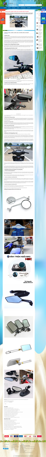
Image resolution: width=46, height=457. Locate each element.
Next (42, 436)
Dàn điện (5, 7)
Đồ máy (18, 7)
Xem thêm (6, 406)
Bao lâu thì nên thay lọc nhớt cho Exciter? (40, 37)
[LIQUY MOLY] (11, 436)
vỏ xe (35, 6)
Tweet (5, 403)
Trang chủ (14, 0)
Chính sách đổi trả (14, 448)
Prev (4, 436)
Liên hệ (42, 0)
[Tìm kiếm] (42, 5)
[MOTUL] (7, 436)
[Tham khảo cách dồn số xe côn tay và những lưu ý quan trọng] (37, 13)
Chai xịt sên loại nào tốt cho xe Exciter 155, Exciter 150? (40, 41)
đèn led (27, 6)
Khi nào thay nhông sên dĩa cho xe (40, 48)
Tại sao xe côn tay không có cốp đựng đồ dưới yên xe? (40, 44)
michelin (33, 6)
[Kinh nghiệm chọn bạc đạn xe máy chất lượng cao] (37, 25)
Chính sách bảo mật (14, 445)
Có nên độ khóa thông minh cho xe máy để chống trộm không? (12, 426)
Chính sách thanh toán (15, 449)
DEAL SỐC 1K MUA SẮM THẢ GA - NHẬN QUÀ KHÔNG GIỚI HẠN (13, 427)
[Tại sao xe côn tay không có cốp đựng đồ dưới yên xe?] (37, 44)
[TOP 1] (16, 436)
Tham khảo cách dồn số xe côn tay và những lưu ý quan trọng (40, 14)
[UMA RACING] (35, 436)
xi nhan (23, 6)
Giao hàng (23, 0)
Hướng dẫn (28, 0)
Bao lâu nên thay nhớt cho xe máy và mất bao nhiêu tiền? (12, 423)
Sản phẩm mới (19, 0)
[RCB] (30, 436)
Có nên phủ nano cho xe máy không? (9, 416)
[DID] (25, 436)
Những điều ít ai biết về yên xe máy (9, 425)
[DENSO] (39, 436)
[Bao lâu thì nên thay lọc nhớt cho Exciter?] (37, 36)
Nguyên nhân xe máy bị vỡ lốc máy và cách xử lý (40, 33)
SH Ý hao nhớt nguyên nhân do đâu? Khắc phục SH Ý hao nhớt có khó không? (40, 19)
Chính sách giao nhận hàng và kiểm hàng (15, 447)
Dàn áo (9, 7)
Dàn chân (13, 7)
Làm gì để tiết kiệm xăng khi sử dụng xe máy (10, 415)
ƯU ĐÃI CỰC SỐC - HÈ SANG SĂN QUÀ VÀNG (10, 428)
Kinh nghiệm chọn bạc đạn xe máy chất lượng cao (40, 26)
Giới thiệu (35, 0)
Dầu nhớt (28, 7)
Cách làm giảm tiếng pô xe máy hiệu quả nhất (40, 29)
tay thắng (31, 6)
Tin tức (39, 0)
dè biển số (25, 6)
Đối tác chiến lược (5, 446)
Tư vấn (32, 0)
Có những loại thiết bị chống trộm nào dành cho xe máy (11, 417)
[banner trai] (2, 16)
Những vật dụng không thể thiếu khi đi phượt (10, 424)
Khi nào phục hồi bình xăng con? (40, 23)
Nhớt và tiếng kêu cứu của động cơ (9, 429)
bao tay (29, 6)
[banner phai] (43, 16)
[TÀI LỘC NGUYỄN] (4, 3)
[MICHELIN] (21, 436)
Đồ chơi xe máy (23, 7)
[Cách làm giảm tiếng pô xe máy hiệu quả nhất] (37, 29)
